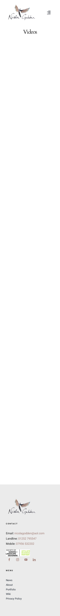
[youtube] (26, 559)
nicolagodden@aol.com (29, 533)
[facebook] (9, 559)
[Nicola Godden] (21, 4)
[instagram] (17, 559)
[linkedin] (34, 559)
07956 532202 (25, 544)
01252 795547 (27, 539)
